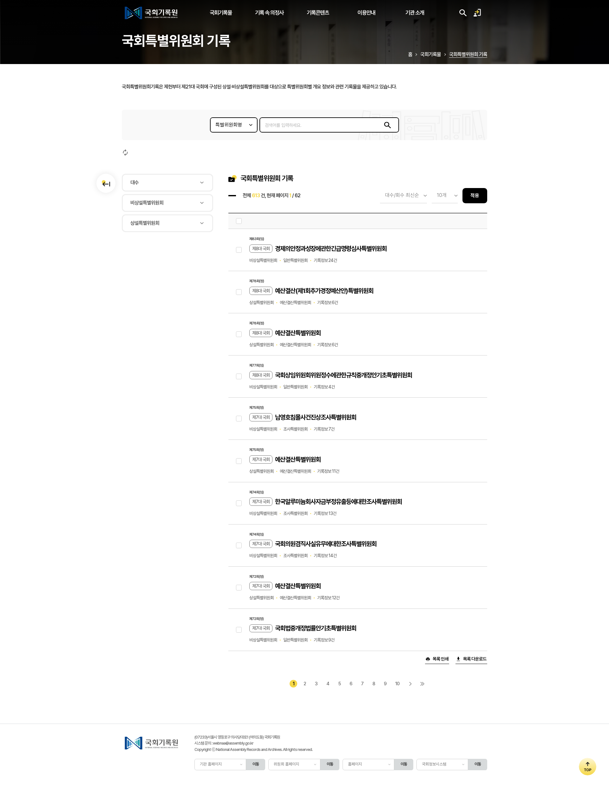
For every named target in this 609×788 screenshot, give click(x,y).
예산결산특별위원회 (298, 333)
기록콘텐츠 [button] (318, 12)
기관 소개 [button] (414, 12)
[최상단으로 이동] (587, 766)
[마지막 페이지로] (422, 683)
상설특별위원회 (144, 223)
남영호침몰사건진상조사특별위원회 (315, 417)
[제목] (239, 250)
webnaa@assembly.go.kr (233, 743)
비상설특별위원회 (146, 203)
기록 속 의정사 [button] (269, 12)
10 (397, 683)
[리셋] (125, 152)
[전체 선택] (239, 221)
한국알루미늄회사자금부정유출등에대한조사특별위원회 (338, 501)
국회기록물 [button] (221, 12)
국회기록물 (430, 54)
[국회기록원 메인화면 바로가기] (151, 12)
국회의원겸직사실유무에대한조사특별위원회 (326, 544)
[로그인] (477, 12)
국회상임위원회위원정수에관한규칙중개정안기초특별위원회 (343, 375)
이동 (255, 764)
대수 (134, 182)
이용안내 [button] (366, 12)
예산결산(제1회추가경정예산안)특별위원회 (324, 291)
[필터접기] (105, 183)
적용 (474, 195)
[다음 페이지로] (411, 683)
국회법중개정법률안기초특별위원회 (315, 628)
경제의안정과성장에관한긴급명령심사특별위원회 (331, 248)
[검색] (387, 125)
